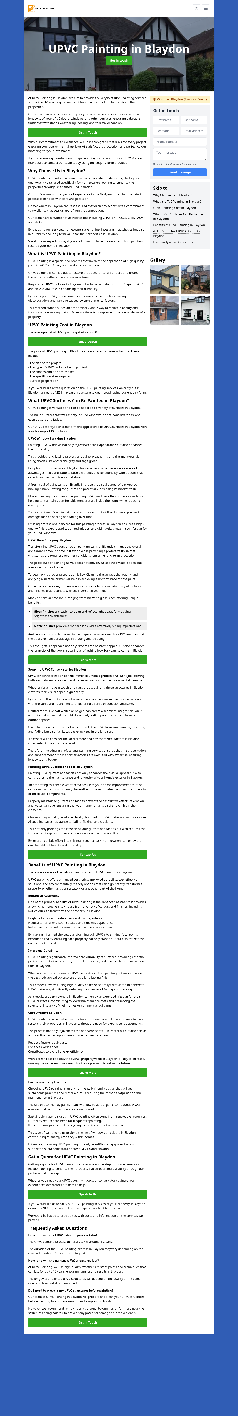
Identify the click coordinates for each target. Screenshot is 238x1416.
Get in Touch (87, 132)
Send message (180, 172)
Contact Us (88, 855)
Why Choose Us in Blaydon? (172, 195)
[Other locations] (196, 8)
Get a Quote (88, 342)
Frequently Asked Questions (173, 242)
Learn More (87, 660)
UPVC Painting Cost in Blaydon (174, 208)
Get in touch (119, 60)
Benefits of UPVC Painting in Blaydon (179, 225)
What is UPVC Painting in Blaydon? (177, 201)
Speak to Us (88, 1194)
